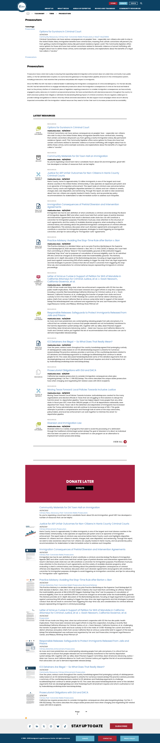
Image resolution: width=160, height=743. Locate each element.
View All (117, 441)
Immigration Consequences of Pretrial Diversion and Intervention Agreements (83, 206)
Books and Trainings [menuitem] (105, 9)
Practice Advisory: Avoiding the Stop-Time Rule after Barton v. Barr (83, 240)
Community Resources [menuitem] (130, 9)
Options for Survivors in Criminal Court (60, 31)
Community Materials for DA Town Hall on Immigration (77, 156)
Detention (50, 585)
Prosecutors (30, 29)
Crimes (61, 37)
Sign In (133, 3)
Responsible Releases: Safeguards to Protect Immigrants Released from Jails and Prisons (87, 314)
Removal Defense (90, 585)
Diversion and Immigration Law (64, 423)
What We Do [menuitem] (63, 9)
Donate (123, 3)
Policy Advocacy (52, 513)
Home (28, 13)
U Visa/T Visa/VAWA (101, 37)
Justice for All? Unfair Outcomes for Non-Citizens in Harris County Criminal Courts (83, 174)
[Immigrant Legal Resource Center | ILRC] (21, 6)
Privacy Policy (129, 738)
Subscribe (121, 726)
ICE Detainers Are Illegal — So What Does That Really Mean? (79, 341)
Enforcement (51, 529)
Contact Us (107, 738)
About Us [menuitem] (49, 9)
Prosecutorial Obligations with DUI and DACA (71, 370)
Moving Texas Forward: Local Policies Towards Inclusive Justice (81, 389)
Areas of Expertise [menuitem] (82, 9)
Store (113, 3)
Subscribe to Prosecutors (26, 718)
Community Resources (48, 37)
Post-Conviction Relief (73, 37)
